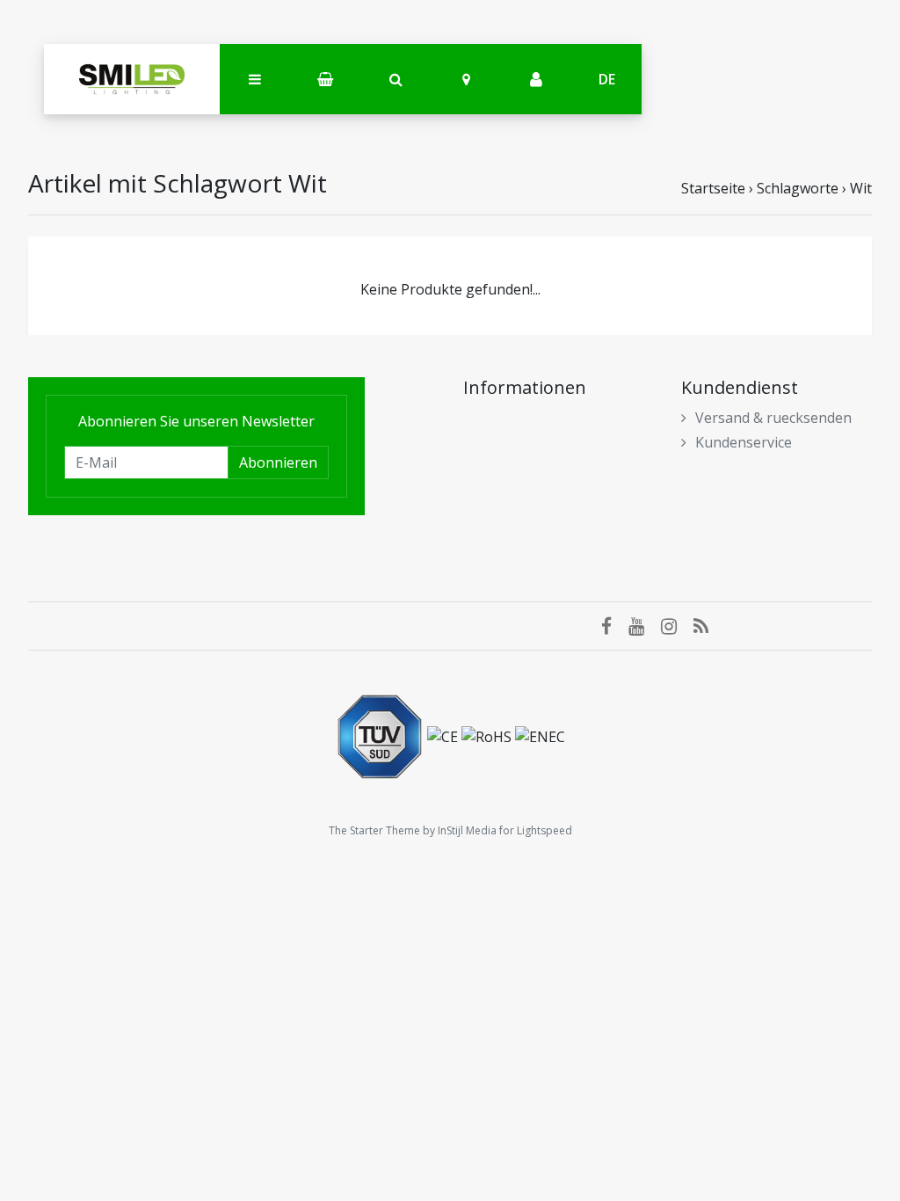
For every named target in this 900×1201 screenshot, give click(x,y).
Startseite (713, 188)
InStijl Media (467, 830)
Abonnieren (278, 462)
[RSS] (707, 626)
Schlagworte (797, 188)
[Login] (536, 80)
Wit (861, 188)
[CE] (444, 735)
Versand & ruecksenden (773, 417)
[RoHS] (488, 735)
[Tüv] (381, 735)
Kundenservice (743, 442)
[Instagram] (677, 626)
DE (607, 79)
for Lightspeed (535, 830)
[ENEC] (540, 735)
